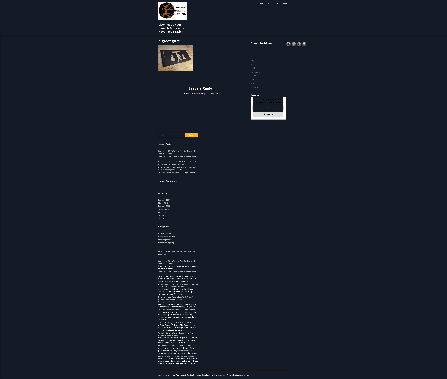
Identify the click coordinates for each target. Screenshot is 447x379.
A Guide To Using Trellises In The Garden (174, 322)
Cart (277, 3)
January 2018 (163, 209)
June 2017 (162, 218)
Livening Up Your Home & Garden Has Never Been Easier (171, 28)
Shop (270, 3)
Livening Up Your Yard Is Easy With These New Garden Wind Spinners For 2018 (177, 168)
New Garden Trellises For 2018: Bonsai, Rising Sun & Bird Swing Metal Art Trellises (178, 163)
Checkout (254, 75)
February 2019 (164, 200)
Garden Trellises (164, 233)
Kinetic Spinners (164, 240)
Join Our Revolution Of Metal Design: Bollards (176, 173)
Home (262, 3)
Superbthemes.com (244, 375)
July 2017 (162, 215)
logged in (197, 93)
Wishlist (254, 68)
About (253, 83)
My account (255, 72)
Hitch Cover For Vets (166, 236)
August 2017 (163, 212)
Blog (285, 3)
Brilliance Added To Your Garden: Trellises (175, 346)
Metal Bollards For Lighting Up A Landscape (176, 356)
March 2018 (163, 203)
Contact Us (255, 87)
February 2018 (164, 206)
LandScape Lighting (166, 243)
